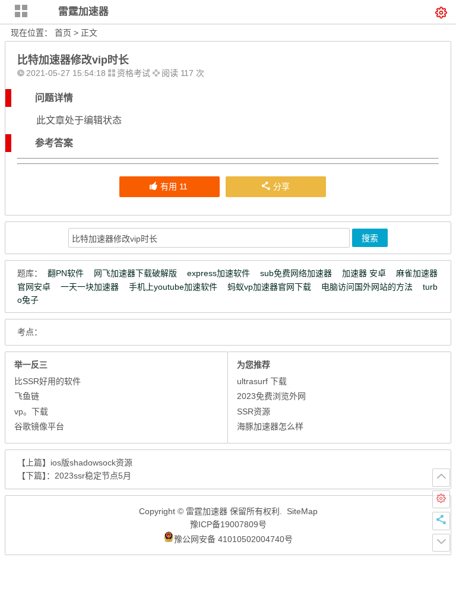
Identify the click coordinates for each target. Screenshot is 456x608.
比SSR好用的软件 (47, 381)
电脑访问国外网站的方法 (367, 287)
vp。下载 (31, 411)
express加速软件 (218, 273)
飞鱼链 (26, 396)
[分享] (441, 521)
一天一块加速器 (90, 287)
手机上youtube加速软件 (173, 287)
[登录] (441, 499)
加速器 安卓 (364, 273)
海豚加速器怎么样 (270, 426)
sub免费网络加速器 (296, 273)
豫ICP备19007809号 (228, 524)
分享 (281, 186)
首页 (63, 32)
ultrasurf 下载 (262, 381)
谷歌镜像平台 (39, 426)
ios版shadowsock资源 (91, 462)
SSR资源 (253, 411)
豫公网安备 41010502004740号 (233, 539)
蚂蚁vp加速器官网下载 (269, 287)
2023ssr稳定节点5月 (93, 475)
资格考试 (133, 73)
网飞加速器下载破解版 (135, 273)
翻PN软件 (66, 273)
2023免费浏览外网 (271, 396)
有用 (174, 186)
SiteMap (302, 511)
